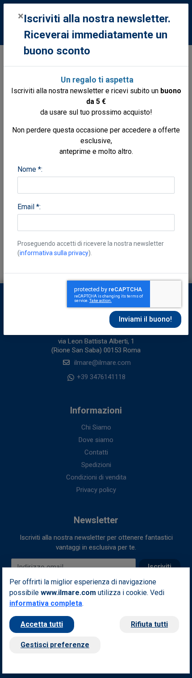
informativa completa (45, 603)
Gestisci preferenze (55, 645)
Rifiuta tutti (149, 624)
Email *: (29, 207)
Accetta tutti (42, 624)
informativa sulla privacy (54, 252)
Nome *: (29, 169)
